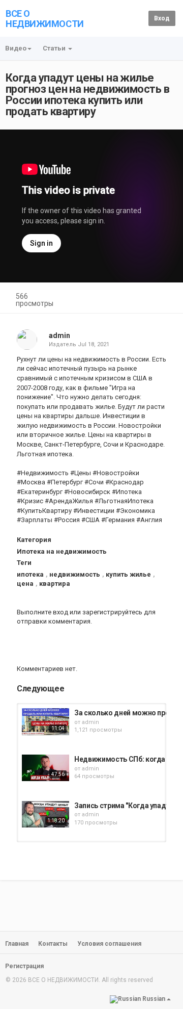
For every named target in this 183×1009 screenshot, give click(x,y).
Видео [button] (15, 48)
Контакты (53, 943)
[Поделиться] (141, 297)
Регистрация (24, 966)
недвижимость (74, 574)
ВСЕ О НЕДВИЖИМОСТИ (45, 18)
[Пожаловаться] (165, 297)
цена (25, 583)
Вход (162, 18)
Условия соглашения (109, 943)
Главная (16, 943)
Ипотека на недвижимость (62, 551)
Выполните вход (42, 612)
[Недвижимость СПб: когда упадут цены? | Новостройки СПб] (45, 768)
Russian (154, 998)
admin (59, 335)
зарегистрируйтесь (112, 612)
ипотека (30, 574)
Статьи (55, 48)
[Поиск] (139, 18)
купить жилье (128, 574)
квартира (54, 583)
